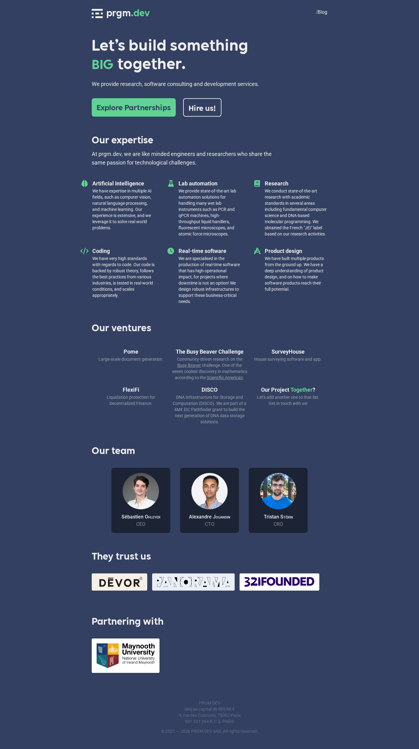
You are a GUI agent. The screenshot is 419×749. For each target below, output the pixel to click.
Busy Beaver (189, 365)
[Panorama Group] (193, 582)
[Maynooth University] (126, 655)
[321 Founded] (280, 582)
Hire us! (202, 107)
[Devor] (119, 582)
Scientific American (225, 377)
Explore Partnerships (134, 107)
